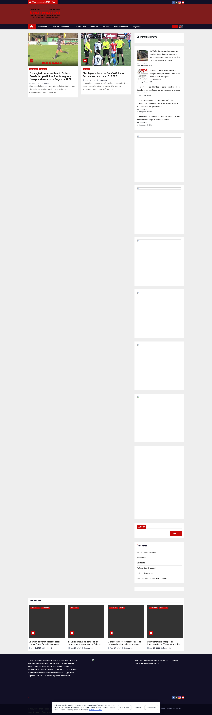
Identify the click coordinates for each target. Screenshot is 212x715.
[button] (170, 26)
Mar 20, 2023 (90, 80)
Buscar (141, 526)
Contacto (141, 563)
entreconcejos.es (121, 26)
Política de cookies (145, 573)
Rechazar (138, 707)
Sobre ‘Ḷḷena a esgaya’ (146, 552)
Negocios (136, 26)
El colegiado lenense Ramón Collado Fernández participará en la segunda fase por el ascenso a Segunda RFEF (50, 76)
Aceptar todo (124, 707)
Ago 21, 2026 (36, 648)
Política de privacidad (146, 568)
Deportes (94, 26)
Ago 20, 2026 (115, 648)
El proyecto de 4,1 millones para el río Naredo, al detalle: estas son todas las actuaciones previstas (124, 644)
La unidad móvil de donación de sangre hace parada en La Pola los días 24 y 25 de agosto (165, 73)
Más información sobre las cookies (152, 578)
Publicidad (141, 557)
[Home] (32, 26)
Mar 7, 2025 (36, 83)
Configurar (152, 707)
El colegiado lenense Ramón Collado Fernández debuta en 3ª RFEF (103, 75)
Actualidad (42, 26)
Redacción (48, 83)
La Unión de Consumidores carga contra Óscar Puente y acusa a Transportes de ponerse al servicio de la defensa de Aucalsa (46, 646)
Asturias (106, 26)
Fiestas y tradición (61, 26)
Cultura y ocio (80, 26)
